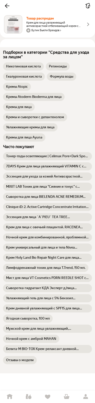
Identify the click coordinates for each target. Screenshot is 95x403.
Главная (9, 397)
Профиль (85, 397)
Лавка (28, 397)
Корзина (66, 397)
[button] (7, 6)
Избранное (47, 397)
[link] (23, 66)
